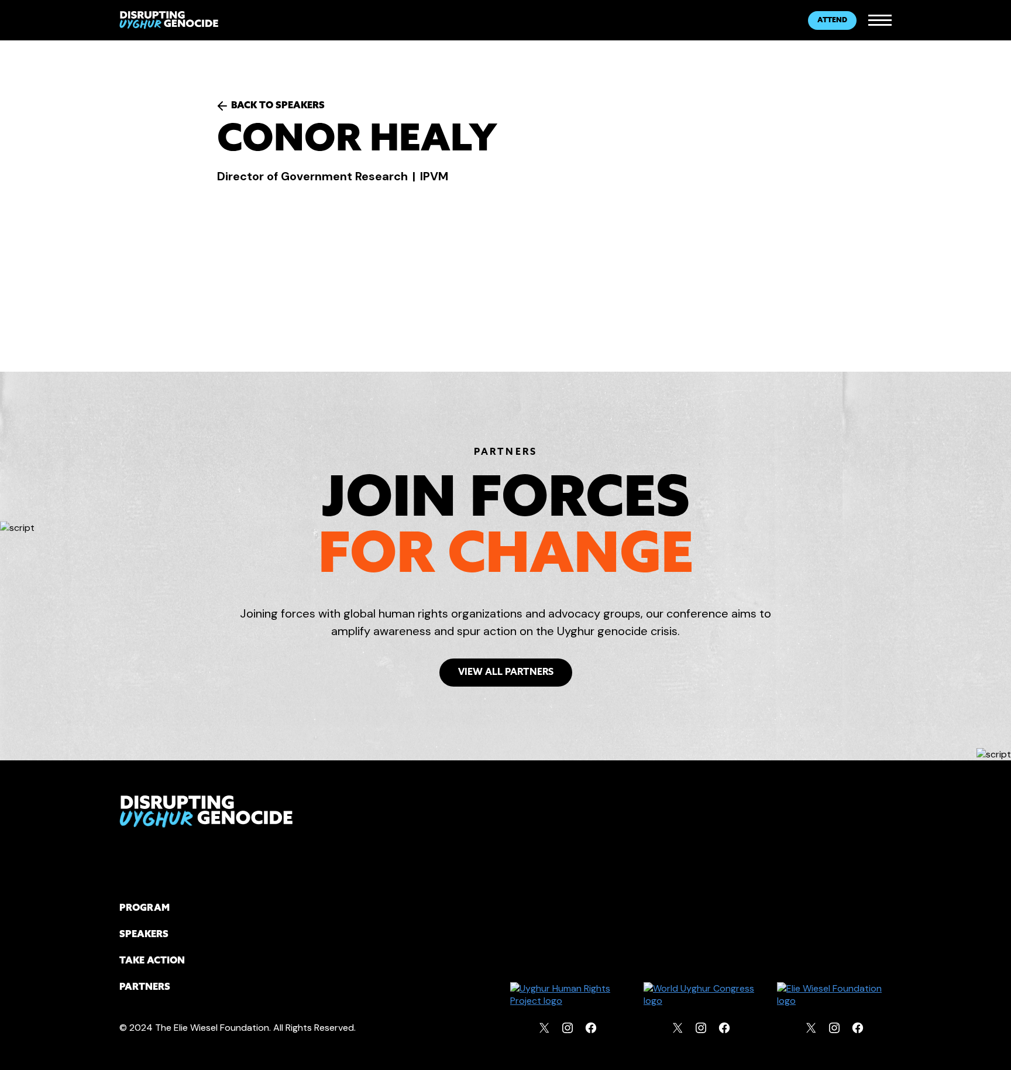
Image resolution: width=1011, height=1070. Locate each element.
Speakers (143, 934)
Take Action (152, 961)
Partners (144, 987)
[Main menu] (880, 20)
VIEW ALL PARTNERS (505, 672)
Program (144, 908)
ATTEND (832, 20)
